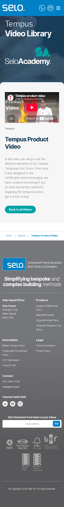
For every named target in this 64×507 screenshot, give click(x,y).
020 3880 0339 (11, 381)
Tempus (21, 235)
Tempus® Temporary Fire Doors (48, 327)
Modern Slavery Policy (13, 345)
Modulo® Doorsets (45, 315)
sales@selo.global (10, 386)
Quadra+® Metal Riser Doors (47, 307)
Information (10, 340)
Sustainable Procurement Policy (14, 352)
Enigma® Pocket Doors (47, 320)
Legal (39, 340)
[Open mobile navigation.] (58, 8)
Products (42, 300)
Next (58, 253)
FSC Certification (10, 360)
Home (9, 235)
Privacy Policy (43, 350)
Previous (6, 253)
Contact (7, 376)
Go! (57, 423)
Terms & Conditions (45, 345)
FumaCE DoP (9, 365)
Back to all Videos (20, 209)
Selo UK (32, 488)
